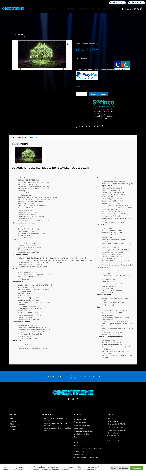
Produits (54, 9)
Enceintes (77, 437)
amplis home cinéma (81, 434)
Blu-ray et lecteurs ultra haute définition (88, 449)
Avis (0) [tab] (34, 137)
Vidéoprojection (80, 419)
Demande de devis (106, 9)
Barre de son (78, 455)
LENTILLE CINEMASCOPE (82, 425)
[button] (68, 44)
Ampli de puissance (81, 443)
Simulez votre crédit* (104, 109)
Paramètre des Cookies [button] (119, 468)
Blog (93, 9)
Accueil (31, 9)
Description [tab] (19, 137)
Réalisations (69, 9)
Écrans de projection (81, 422)
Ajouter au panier (98, 94)
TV (84, 43)
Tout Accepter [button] (137, 468)
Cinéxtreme (83, 9)
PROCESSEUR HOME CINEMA (83, 431)
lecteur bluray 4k (80, 452)
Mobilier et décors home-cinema (86, 458)
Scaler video (78, 428)
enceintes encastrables (82, 440)
